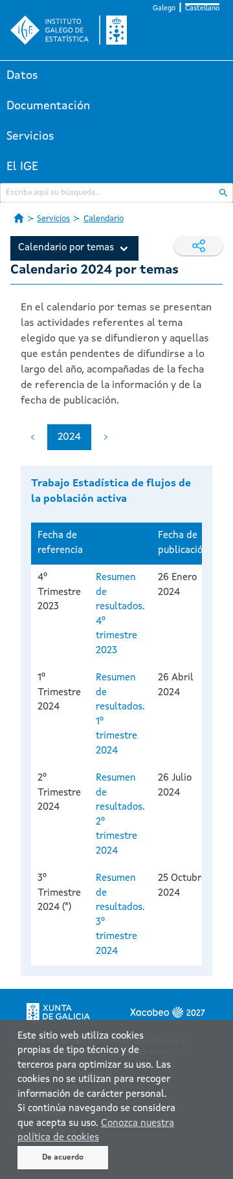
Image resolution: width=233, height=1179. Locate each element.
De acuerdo (62, 1158)
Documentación (48, 106)
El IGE (22, 167)
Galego (164, 8)
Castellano (202, 8)
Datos (22, 75)
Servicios (30, 136)
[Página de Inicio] (18, 218)
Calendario (103, 219)
